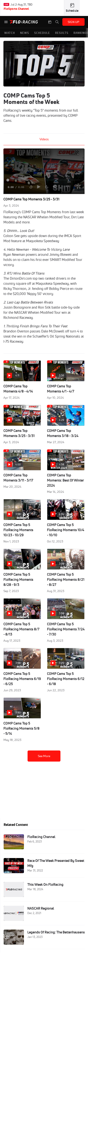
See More (44, 756)
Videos (44, 139)
